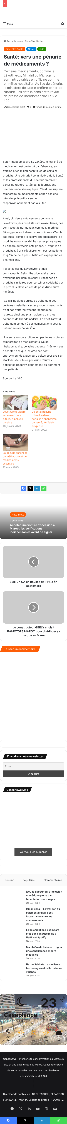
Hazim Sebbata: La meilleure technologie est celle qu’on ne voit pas (44, 968)
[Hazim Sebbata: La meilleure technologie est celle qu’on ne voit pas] (13, 969)
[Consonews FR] (10, 1083)
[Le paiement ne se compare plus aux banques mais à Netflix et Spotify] (13, 935)
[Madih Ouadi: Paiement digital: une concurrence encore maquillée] (13, 950)
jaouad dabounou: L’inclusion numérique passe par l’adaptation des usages (44, 895)
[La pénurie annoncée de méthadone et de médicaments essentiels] (15, 442)
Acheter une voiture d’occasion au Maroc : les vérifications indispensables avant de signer (33, 528)
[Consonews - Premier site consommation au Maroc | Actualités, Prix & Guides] (33, 14)
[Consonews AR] (26, 1083)
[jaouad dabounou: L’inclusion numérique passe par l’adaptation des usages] (13, 896)
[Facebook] (23, 488)
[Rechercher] (62, 23)
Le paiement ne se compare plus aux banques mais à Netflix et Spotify (42, 933)
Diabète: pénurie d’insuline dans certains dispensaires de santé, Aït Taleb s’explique (44, 419)
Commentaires (53, 880)
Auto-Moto (18, 514)
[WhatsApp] (43, 488)
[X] (30, 488)
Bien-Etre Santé (34, 41)
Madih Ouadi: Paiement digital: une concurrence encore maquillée (44, 951)
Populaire (29, 880)
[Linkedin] (37, 488)
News (20, 41)
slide (41, 49)
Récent (9, 880)
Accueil (10, 41)
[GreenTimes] (41, 1083)
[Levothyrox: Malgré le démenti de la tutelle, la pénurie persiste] (15, 402)
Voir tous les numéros (33, 852)
